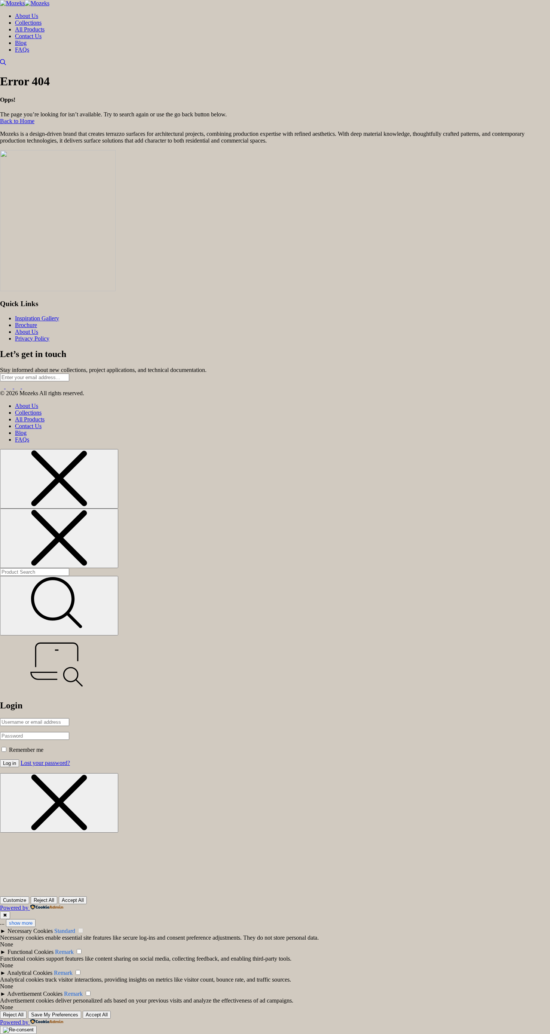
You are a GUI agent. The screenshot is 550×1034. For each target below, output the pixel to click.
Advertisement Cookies (34, 994)
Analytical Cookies (29, 973)
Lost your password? (45, 763)
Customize (14, 900)
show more (21, 923)
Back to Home (17, 121)
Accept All (73, 900)
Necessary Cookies (30, 931)
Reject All (44, 900)
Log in (9, 763)
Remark (64, 952)
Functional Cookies (30, 952)
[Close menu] (59, 479)
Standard (64, 931)
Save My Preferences (54, 1015)
